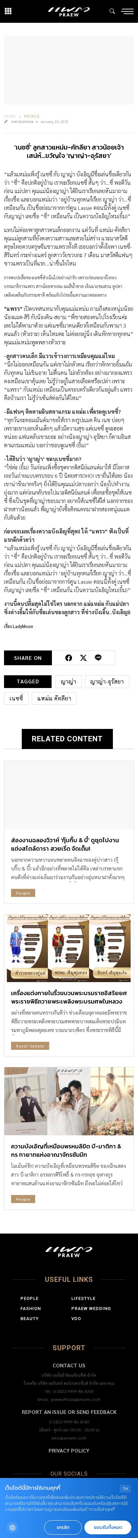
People (32, 116)
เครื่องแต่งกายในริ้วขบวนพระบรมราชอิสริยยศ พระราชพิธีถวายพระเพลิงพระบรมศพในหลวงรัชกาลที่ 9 (69, 1001)
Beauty (29, 1318)
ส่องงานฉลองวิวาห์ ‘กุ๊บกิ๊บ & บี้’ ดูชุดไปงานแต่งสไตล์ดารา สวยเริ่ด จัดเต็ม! (65, 844)
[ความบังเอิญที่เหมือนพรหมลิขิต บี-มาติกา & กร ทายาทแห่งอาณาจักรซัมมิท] (69, 1101)
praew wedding (91, 1308)
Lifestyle (83, 1298)
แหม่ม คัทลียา (54, 698)
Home (10, 116)
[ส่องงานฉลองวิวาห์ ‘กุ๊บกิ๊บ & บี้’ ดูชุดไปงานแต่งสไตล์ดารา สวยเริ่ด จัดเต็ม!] (69, 795)
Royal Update (30, 1045)
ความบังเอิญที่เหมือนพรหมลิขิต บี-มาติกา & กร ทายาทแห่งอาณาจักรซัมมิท (66, 1150)
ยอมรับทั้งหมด (108, 1527)
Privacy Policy (69, 1450)
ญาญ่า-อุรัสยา (107, 681)
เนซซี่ (16, 698)
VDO (76, 1318)
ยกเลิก (63, 1527)
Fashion (30, 1308)
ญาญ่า (68, 681)
